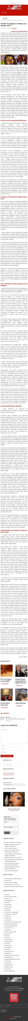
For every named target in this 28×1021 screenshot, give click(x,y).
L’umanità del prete (12, 848)
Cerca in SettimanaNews (9, 773)
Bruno (6, 870)
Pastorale (7, 941)
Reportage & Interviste (10, 955)
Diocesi (6, 908)
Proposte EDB (8, 951)
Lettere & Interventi (9, 926)
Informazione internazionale (11, 922)
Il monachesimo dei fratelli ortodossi (13, 878)
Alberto (6, 842)
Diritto (6, 910)
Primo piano (7, 947)
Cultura (6, 906)
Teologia (7, 967)
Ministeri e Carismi (9, 931)
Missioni (6, 933)
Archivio (6, 894)
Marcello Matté (5, 683)
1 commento (13, 28)
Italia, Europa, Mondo (10, 924)
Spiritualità (7, 965)
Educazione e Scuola (9, 914)
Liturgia (6, 929)
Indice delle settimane (8, 774)
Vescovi (6, 969)
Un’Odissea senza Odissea (16, 842)
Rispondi (9, 720)
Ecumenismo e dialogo (10, 912)
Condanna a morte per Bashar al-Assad (14, 886)
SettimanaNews (10, 1016)
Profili (6, 949)
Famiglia (7, 916)
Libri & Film (7, 928)
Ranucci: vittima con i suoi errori (12, 884)
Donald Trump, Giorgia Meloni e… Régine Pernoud (21, 681)
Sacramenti (7, 957)
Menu (3, 12)
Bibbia (6, 898)
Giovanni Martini (8, 854)
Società (6, 963)
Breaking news (8, 900)
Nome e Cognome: (9, 827)
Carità (6, 902)
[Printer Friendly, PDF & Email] (23, 657)
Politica (6, 945)
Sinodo (6, 961)
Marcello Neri (19, 685)
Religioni (5, 18)
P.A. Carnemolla (8, 859)
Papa (6, 937)
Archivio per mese (7, 782)
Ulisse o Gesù (8, 880)
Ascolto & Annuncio (9, 896)
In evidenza (7, 920)
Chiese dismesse (20, 703)
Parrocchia (7, 939)
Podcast (6, 943)
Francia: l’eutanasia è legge (11, 882)
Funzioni (7, 918)
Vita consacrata (8, 971)
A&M (17, 1018)
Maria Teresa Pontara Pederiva (19, 31)
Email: (6, 822)
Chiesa (6, 904)
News (6, 935)
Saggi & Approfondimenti (10, 959)
